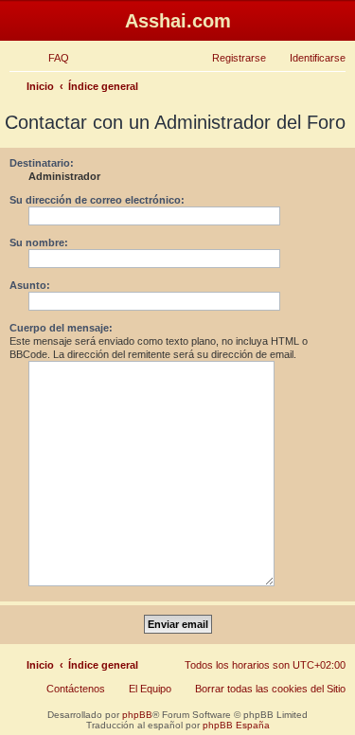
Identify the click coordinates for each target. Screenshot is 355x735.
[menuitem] (50, 57)
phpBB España (236, 725)
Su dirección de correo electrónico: (97, 200)
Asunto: (29, 285)
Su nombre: (38, 242)
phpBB (137, 714)
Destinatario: (41, 163)
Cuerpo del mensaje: (61, 327)
